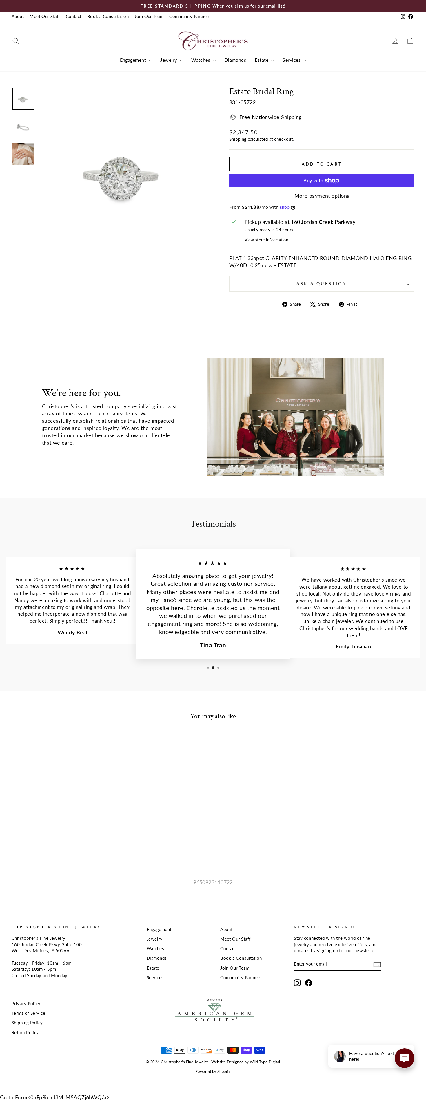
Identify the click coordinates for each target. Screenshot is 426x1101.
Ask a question (321, 283)
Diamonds (235, 60)
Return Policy (25, 1032)
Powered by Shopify (213, 1071)
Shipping (238, 139)
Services (292, 60)
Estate (262, 60)
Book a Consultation (108, 16)
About (18, 16)
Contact (73, 16)
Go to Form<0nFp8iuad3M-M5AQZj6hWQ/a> (55, 1097)
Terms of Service (28, 1013)
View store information (266, 239)
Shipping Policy (27, 1022)
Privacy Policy (26, 1003)
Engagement (134, 60)
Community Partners (189, 16)
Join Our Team (148, 16)
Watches (201, 60)
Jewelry (169, 60)
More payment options (321, 196)
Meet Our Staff (45, 16)
